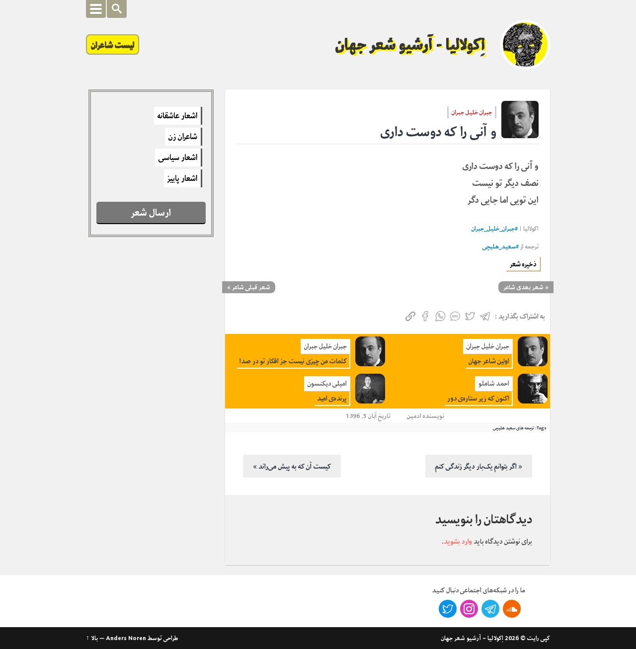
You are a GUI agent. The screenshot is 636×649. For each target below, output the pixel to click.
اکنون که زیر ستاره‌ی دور (478, 398)
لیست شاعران (112, 44)
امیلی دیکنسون (327, 383)
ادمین (414, 415)
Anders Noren (126, 638)
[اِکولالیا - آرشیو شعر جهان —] (525, 45)
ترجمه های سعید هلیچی (513, 427)
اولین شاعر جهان (489, 361)
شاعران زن (182, 137)
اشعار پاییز (182, 178)
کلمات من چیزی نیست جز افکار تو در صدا (293, 361)
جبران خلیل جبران (472, 112)
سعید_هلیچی (499, 246)
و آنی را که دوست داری (438, 132)
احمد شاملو (493, 383)
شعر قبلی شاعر (251, 287)
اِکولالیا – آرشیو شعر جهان (472, 638)
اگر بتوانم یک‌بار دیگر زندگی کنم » (478, 466)
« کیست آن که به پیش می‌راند (292, 466)
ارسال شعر (151, 212)
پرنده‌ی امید (332, 398)
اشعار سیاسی (178, 157)
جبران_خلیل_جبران (493, 229)
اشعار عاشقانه (177, 116)
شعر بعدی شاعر (523, 287)
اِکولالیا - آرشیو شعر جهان (410, 44)
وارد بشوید (458, 541)
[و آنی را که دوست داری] (520, 119)
